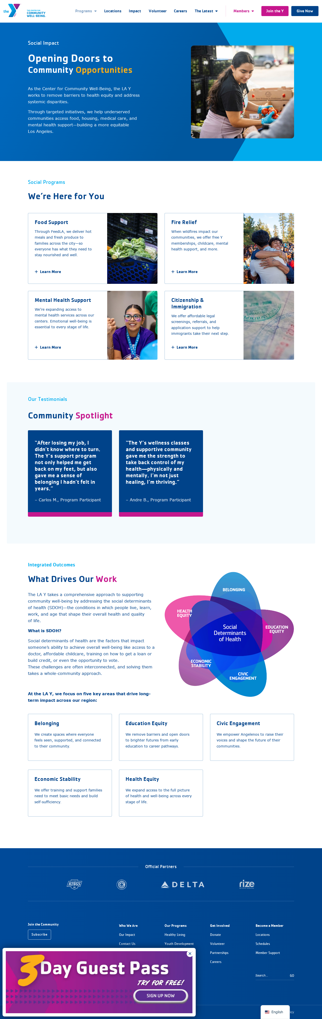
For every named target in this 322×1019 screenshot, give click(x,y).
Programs (83, 11)
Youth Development (179, 944)
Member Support (268, 953)
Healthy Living (175, 935)
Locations (113, 11)
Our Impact (127, 935)
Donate (215, 935)
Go (292, 976)
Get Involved (220, 925)
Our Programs (176, 925)
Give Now (305, 11)
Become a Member (270, 925)
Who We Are (128, 925)
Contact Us (127, 944)
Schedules (263, 944)
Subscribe (39, 934)
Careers (180, 11)
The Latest (204, 11)
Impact (135, 11)
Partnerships (219, 953)
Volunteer (158, 11)
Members (241, 11)
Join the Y (275, 11)
